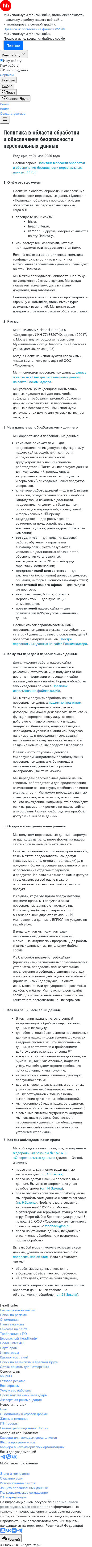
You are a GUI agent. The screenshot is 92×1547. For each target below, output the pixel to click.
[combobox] (11, 1538)
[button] (4, 103)
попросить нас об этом (30, 1256)
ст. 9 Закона (26, 1202)
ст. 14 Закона (51, 1188)
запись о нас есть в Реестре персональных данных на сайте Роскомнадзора (49, 377)
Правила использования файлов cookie (34, 38)
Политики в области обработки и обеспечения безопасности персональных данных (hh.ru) (49, 167)
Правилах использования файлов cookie (40, 688)
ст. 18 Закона (52, 1174)
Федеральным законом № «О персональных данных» (39, 1155)
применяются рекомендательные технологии (39, 1504)
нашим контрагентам (65, 702)
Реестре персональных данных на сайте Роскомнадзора (50, 641)
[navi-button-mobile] (4, 120)
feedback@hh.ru (57, 1225)
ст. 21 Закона (67, 1294)
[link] (8, 92)
